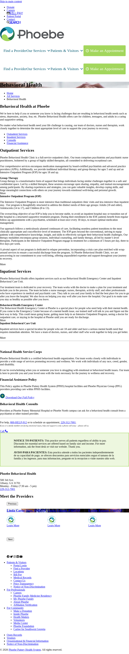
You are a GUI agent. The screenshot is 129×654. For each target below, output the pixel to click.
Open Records (14, 634)
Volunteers (19, 620)
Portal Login (20, 565)
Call (2, 431)
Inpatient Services (16, 137)
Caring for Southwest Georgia (29, 629)
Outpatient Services (17, 134)
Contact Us (19, 580)
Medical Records (22, 577)
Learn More (13, 525)
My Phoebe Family (23, 598)
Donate (10, 7)
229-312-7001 (68, 422)
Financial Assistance (17, 143)
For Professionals (16, 589)
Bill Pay (16, 13)
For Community (15, 607)
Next (10, 539)
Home (10, 93)
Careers (11, 10)
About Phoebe (21, 601)
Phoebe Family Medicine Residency (32, 595)
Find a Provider (15, 51)
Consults (11, 140)
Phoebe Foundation (23, 626)
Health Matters (21, 617)
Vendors (11, 637)
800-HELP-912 (18, 422)
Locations (18, 571)
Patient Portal (14, 16)
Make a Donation (22, 611)
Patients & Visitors (65, 51)
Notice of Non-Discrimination (29, 586)
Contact (11, 19)
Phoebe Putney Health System (25, 649)
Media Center (20, 623)
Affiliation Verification (25, 604)
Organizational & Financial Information (28, 641)
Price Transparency (23, 583)
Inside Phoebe (20, 614)
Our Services (36, 51)
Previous (12, 504)
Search (14, 22)
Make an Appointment (107, 51)
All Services (13, 96)
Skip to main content (11, 1)
